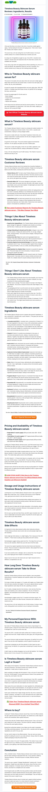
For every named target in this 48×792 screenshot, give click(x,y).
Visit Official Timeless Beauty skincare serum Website (25, 113)
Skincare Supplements (27, 14)
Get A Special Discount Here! (25, 417)
